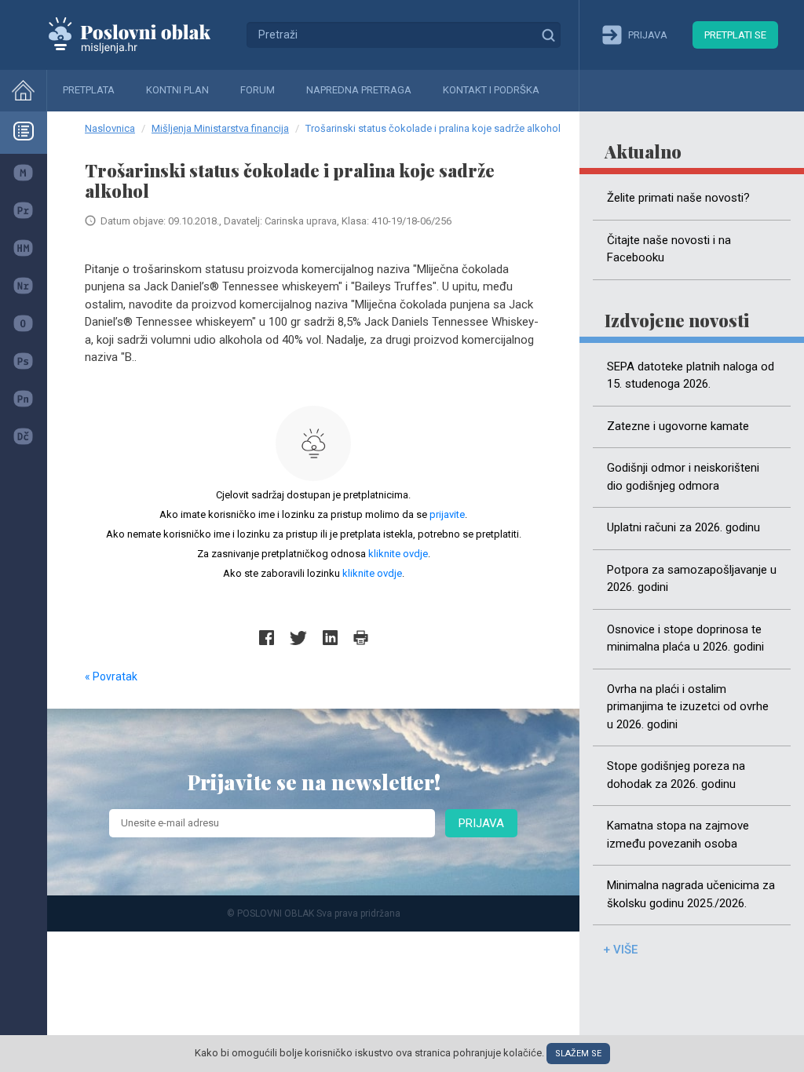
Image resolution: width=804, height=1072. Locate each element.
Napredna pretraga (358, 90)
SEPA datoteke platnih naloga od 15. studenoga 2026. (690, 375)
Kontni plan (177, 90)
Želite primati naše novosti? (678, 198)
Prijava (481, 823)
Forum (257, 90)
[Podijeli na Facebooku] (266, 637)
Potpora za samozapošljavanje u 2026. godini (692, 579)
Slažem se (578, 1053)
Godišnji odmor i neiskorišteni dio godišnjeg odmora (683, 477)
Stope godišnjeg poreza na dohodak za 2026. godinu (676, 775)
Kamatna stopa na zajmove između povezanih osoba (678, 835)
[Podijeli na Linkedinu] (330, 637)
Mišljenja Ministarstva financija (220, 128)
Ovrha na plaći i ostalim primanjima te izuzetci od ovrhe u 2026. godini (688, 706)
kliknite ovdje (398, 554)
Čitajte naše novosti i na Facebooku (669, 249)
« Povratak (111, 676)
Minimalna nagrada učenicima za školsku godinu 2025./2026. (691, 894)
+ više (620, 950)
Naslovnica (110, 128)
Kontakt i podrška (491, 90)
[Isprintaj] (360, 637)
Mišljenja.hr (141, 34)
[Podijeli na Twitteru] (298, 637)
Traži (548, 34)
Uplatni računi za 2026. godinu (683, 527)
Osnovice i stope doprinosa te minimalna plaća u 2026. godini (685, 638)
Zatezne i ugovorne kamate (678, 426)
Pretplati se (735, 35)
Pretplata (89, 90)
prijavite (447, 514)
